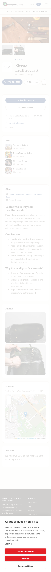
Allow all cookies (25, 551)
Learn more (10, 543)
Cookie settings (25, 566)
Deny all (25, 558)
